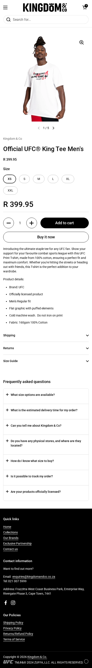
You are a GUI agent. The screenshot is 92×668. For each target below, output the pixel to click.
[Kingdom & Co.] (45, 7)
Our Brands (10, 538)
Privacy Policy (12, 628)
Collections (10, 532)
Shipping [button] (9, 335)
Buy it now (46, 237)
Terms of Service (14, 639)
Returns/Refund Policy (18, 633)
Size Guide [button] (10, 361)
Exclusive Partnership (17, 543)
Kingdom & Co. (37, 657)
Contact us (10, 549)
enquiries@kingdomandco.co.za (33, 576)
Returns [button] (8, 348)
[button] (84, 7)
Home (7, 526)
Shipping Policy (13, 622)
